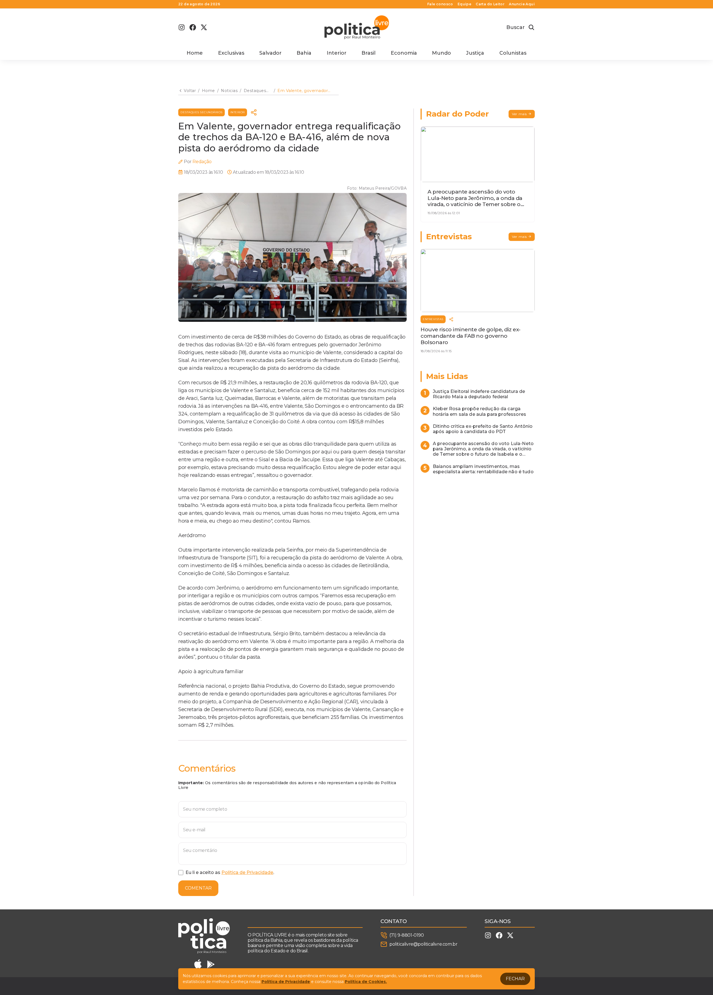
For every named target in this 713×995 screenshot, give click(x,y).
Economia (404, 53)
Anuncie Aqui (522, 4)
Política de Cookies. (366, 981)
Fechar (515, 978)
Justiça (475, 53)
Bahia (304, 53)
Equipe (464, 4)
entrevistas (433, 319)
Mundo (441, 53)
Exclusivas (231, 53)
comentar (198, 888)
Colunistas (512, 53)
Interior (336, 53)
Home (195, 53)
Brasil (368, 53)
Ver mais (519, 114)
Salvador (270, 53)
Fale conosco (440, 4)
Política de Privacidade (247, 872)
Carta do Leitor (490, 4)
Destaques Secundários (201, 112)
